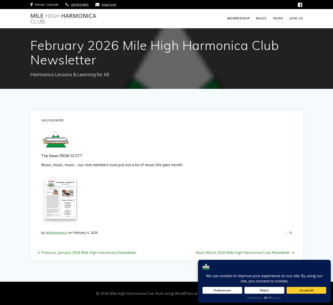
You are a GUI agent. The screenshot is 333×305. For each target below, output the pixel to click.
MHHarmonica (56, 232)
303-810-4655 (80, 4)
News (278, 18)
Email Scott (109, 4)
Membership (238, 18)
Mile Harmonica (63, 18)
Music (261, 18)
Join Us (296, 18)
